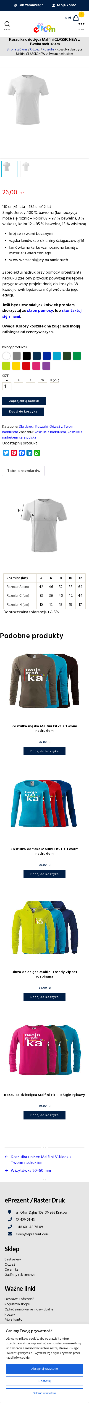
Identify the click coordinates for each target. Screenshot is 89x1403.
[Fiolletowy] (46, 366)
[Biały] (6, 356)
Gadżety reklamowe (20, 1272)
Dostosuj (45, 1381)
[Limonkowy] (6, 366)
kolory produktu (14, 347)
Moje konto (66, 5)
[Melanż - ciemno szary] (17, 356)
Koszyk (10, 1312)
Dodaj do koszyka (19, 410)
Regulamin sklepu (17, 1302)
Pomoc (10, 1322)
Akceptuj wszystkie (44, 1369)
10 (42, 380)
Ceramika (11, 1267)
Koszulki (48, 49)
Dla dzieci (26, 424)
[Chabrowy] (47, 356)
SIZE (5, 375)
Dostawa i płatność (19, 1297)
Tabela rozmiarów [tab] (23, 469)
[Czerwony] (26, 366)
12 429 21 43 (25, 1217)
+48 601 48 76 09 (29, 1225)
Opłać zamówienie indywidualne (29, 1307)
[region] (44, 1363)
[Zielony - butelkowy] (67, 356)
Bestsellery (13, 1257)
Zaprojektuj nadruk (24, 401)
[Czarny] (27, 356)
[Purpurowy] (36, 366)
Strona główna (17, 49)
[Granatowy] (37, 356)
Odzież (34, 49)
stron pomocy (40, 310)
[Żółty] (16, 366)
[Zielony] (77, 356)
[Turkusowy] (57, 356)
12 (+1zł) (54, 380)
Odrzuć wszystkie (45, 1393)
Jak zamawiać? (30, 5)
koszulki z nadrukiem (50, 430)
